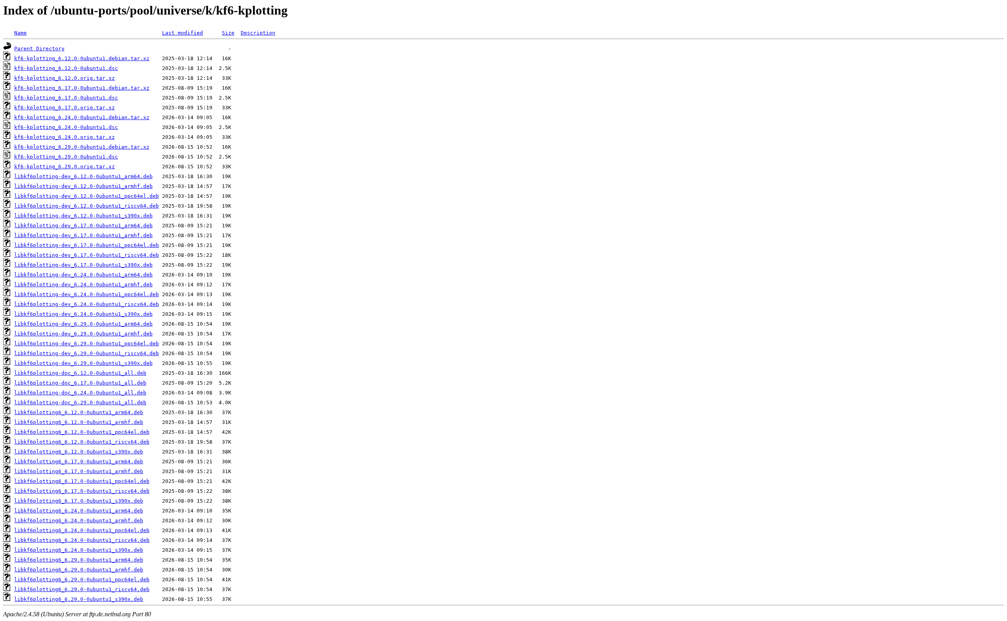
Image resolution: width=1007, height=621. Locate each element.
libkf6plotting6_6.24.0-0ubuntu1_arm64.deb (78, 511)
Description (258, 33)
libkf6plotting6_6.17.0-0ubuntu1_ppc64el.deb (81, 481)
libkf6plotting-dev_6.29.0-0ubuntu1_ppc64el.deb (86, 343)
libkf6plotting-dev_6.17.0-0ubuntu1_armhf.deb (83, 235)
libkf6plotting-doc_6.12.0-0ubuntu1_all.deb (80, 373)
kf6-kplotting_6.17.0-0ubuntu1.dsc (66, 98)
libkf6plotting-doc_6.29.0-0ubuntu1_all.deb (80, 402)
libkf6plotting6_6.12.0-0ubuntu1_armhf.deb (78, 422)
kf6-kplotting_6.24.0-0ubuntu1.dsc (66, 127)
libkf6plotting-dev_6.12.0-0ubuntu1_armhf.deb (83, 186)
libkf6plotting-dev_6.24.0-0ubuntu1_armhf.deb (83, 284)
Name (20, 33)
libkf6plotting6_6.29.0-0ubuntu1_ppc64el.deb (81, 579)
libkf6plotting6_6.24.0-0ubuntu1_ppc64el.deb (81, 530)
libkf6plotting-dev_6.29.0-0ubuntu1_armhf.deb (83, 334)
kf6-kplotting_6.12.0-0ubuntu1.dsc (66, 68)
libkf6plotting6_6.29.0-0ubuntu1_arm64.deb (78, 560)
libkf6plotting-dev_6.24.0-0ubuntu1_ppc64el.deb (86, 294)
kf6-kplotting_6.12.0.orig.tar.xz (64, 78)
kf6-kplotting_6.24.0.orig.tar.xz (64, 137)
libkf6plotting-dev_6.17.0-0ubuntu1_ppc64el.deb (86, 245)
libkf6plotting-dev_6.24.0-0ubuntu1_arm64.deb (83, 275)
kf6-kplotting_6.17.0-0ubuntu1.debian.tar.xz (81, 88)
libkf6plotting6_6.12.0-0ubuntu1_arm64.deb (78, 412)
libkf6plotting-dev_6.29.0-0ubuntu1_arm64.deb (83, 324)
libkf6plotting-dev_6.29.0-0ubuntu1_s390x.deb (83, 363)
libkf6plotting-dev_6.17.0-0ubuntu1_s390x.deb (83, 265)
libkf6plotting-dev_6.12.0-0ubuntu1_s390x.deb (83, 216)
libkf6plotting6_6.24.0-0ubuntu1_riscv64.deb (81, 540)
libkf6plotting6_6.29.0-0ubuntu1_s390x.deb (78, 599)
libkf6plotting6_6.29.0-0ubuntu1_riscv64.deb (81, 589)
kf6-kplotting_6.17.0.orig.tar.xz (64, 108)
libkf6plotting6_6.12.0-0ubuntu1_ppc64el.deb (81, 432)
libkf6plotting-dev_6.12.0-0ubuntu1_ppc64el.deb (86, 196)
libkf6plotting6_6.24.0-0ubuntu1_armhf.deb (78, 520)
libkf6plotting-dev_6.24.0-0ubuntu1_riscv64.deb (86, 304)
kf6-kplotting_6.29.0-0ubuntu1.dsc (66, 157)
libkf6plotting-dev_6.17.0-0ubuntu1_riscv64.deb (86, 255)
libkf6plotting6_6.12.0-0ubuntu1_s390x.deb (78, 452)
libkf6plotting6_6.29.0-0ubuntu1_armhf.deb (78, 570)
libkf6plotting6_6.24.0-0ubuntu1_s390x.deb (78, 550)
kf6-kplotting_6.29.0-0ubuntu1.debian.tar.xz (81, 147)
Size (228, 33)
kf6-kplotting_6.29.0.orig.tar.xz (64, 167)
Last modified (182, 33)
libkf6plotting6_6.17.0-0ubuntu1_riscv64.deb (81, 491)
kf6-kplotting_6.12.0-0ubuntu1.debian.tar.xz (81, 58)
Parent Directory (39, 49)
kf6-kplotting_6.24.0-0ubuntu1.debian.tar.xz (81, 117)
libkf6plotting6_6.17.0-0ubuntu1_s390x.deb (78, 501)
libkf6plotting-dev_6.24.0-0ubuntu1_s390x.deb (83, 314)
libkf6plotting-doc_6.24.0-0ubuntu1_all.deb (80, 393)
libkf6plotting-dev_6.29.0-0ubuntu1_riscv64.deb (86, 353)
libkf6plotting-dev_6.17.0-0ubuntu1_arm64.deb (83, 225)
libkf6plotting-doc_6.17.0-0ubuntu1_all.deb (80, 383)
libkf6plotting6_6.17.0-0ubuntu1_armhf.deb (78, 471)
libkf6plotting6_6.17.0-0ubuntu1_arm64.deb (78, 461)
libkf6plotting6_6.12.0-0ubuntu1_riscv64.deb (81, 442)
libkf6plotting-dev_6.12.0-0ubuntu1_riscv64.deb (86, 206)
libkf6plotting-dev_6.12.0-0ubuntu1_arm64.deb (83, 176)
